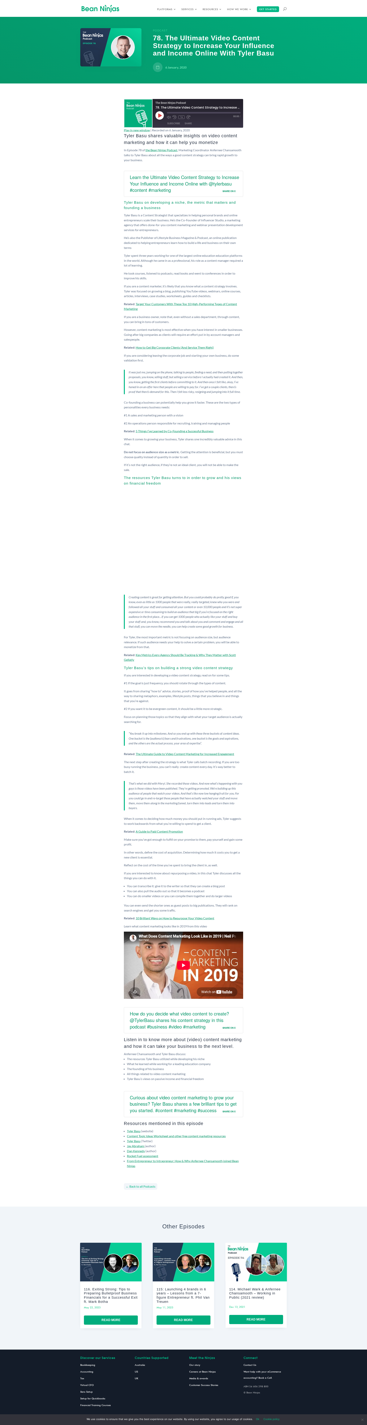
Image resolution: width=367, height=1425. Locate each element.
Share (188, 123)
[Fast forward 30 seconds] (188, 117)
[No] (362, 1420)
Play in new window (137, 130)
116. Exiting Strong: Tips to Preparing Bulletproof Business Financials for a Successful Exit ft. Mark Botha (111, 1295)
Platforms (164, 9)
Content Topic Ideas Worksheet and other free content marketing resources (176, 1136)
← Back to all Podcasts (140, 1186)
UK (136, 1378)
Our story (194, 1364)
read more (110, 1320)
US (136, 1371)
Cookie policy (271, 1419)
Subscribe (173, 123)
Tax (82, 1378)
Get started (268, 9)
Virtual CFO (87, 1385)
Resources (210, 9)
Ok (257, 1419)
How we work (237, 9)
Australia (140, 1364)
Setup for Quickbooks (92, 1398)
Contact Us (250, 1364)
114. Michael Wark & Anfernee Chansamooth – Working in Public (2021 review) (255, 1293)
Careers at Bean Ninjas (202, 1371)
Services (187, 9)
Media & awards (198, 1378)
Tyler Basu (133, 1131)
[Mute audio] (169, 117)
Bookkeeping (87, 1364)
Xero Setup (86, 1391)
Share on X (228, 191)
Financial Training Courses (95, 1405)
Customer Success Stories (203, 1385)
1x (181, 117)
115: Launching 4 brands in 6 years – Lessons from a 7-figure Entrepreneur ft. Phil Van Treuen (183, 1295)
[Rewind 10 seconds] (174, 117)
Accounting (86, 1371)
